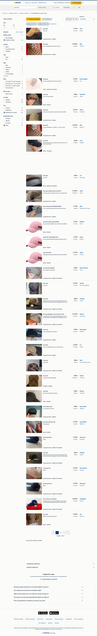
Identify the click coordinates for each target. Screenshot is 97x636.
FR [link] (82, 2)
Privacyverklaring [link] (58, 619)
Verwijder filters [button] (53, 24)
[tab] (69, 19)
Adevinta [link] (50, 623)
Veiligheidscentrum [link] (42, 2)
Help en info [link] (27, 2)
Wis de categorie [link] (19, 32)
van (4, 25)
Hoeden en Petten (42, 24)
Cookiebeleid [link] (68, 619)
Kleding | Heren (30, 24)
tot (14, 25)
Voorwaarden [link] (34, 2)
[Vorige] (53, 532)
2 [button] (60, 532)
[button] (61, 2)
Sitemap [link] (57, 623)
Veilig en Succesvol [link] (30, 619)
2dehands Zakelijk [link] (18, 619)
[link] (19, 2)
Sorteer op (82, 16)
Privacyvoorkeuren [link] (78, 619)
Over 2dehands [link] (42, 623)
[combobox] (25, 7)
